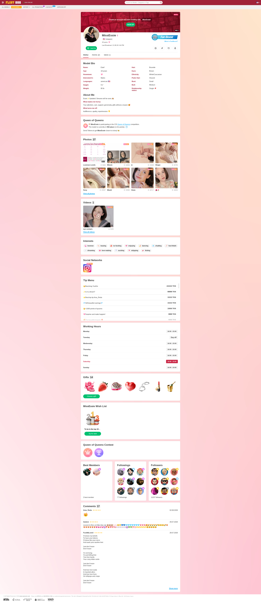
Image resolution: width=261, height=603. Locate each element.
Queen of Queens (123, 124)
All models (6, 7)
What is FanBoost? (171, 41)
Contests (49, 7)
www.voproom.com (24, 596)
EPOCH (39, 596)
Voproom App (61, 7)
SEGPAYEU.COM (48, 596)
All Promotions (37, 7)
